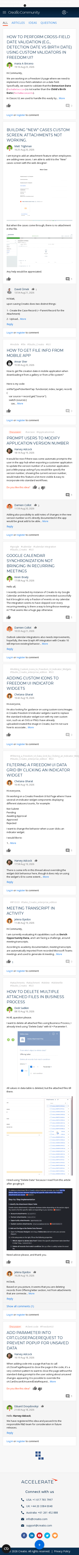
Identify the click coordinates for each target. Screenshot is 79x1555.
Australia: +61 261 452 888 (42, 1512)
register (21, 115)
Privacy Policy (62, 1551)
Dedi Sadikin (21, 1008)
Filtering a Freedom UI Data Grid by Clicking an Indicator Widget (38, 770)
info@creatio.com (36, 1519)
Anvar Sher (20, 361)
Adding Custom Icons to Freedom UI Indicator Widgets (33, 683)
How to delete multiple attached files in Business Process (35, 996)
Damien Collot (22, 505)
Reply (10, 324)
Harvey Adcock (23, 449)
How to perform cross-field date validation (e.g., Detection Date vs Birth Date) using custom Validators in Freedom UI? (39, 47)
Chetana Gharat (23, 694)
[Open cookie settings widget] (6, 1548)
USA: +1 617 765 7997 (39, 1499)
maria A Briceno (23, 63)
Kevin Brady (21, 577)
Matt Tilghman (23, 146)
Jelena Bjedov (22, 919)
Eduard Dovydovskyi (26, 1406)
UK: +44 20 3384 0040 (39, 1506)
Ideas (32, 23)
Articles (18, 23)
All (5, 23)
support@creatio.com (39, 1525)
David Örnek (21, 289)
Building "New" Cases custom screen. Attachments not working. (38, 135)
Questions (49, 23)
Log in (10, 115)
